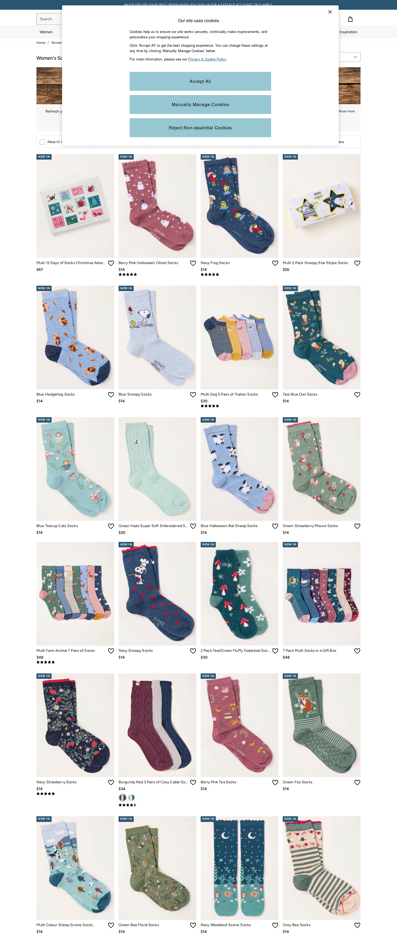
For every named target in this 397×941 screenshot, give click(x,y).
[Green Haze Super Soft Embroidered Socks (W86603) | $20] (157, 469)
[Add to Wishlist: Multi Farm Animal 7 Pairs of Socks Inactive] (111, 651)
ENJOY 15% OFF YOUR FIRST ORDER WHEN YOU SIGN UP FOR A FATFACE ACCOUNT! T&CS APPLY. (198, 5)
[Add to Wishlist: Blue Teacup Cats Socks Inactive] (111, 526)
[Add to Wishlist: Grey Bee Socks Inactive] (357, 925)
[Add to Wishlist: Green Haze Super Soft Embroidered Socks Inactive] (193, 526)
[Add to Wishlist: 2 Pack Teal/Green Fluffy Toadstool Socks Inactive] (275, 651)
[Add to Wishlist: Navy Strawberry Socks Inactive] (111, 782)
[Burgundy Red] (122, 797)
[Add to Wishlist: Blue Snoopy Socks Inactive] (193, 395)
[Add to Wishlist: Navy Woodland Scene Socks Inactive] (275, 925)
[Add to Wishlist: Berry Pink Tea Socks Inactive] (275, 782)
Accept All (200, 81)
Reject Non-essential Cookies (200, 127)
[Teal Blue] (131, 797)
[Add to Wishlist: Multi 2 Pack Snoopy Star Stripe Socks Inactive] (357, 263)
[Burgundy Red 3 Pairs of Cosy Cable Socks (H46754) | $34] (157, 725)
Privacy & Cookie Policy (207, 59)
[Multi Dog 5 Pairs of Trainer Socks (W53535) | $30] (239, 337)
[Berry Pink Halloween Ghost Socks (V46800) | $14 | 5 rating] (157, 274)
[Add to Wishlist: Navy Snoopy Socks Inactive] (193, 651)
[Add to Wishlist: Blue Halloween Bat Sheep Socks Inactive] (275, 526)
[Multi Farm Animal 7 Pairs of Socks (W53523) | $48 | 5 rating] (75, 662)
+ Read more (345, 110)
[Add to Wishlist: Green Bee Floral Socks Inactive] (193, 925)
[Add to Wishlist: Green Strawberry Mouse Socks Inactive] (357, 526)
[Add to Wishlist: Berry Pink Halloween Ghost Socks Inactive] (193, 263)
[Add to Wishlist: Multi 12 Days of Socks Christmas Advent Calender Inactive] (111, 263)
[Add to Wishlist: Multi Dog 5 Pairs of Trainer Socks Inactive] (275, 395)
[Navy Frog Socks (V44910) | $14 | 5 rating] (239, 274)
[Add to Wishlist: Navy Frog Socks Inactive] (275, 263)
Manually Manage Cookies (200, 104)
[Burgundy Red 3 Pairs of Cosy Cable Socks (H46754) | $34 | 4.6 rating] (157, 805)
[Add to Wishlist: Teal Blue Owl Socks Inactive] (357, 395)
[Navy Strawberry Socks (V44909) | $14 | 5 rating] (75, 794)
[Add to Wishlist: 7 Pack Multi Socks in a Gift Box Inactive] (357, 651)
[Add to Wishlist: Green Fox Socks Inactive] (357, 782)
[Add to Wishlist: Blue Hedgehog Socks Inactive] (111, 395)
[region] (200, 75)
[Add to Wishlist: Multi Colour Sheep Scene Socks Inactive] (111, 925)
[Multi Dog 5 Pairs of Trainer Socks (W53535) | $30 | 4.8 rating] (239, 406)
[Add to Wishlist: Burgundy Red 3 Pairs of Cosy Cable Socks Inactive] (193, 782)
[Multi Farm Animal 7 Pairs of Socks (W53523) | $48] (75, 594)
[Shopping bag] (350, 19)
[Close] (330, 12)
